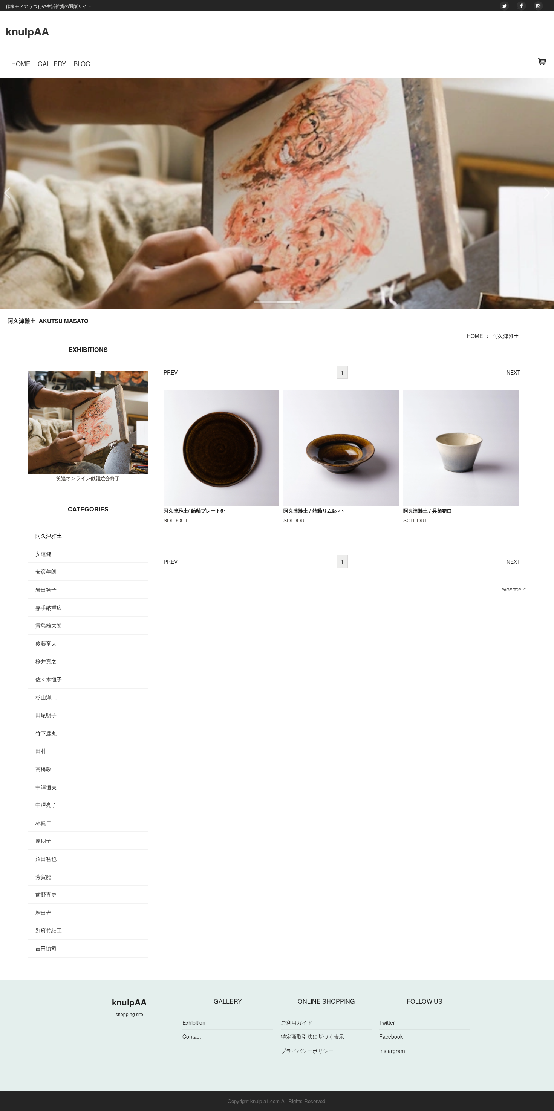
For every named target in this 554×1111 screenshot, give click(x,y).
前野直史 (46, 894)
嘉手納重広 (48, 607)
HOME (20, 63)
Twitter (387, 1022)
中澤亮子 (46, 804)
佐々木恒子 (48, 679)
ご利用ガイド (296, 1022)
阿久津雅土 (48, 535)
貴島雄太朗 (48, 625)
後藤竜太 (46, 643)
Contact (191, 1036)
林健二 (43, 822)
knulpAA (27, 31)
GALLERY (52, 63)
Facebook (391, 1036)
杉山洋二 (46, 697)
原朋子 (43, 840)
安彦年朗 (46, 571)
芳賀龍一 (46, 876)
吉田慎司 (46, 948)
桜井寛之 (46, 661)
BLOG (81, 63)
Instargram (392, 1050)
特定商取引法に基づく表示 (312, 1036)
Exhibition (193, 1022)
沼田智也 (46, 858)
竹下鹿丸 (46, 733)
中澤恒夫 (46, 787)
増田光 (43, 912)
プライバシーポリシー (307, 1050)
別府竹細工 (48, 930)
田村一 (43, 750)
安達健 (43, 553)
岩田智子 (46, 589)
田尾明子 (46, 715)
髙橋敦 (43, 769)
